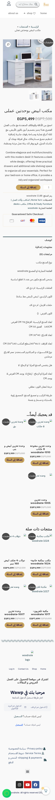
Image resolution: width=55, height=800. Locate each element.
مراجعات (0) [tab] (45, 254)
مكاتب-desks (19, 204)
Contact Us (23, 669)
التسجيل (18, 716)
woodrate (33, 208)
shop (34, 669)
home (43, 669)
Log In (12, 669)
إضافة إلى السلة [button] (41, 463)
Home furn (36, 200)
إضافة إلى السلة (28, 187)
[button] (8, 44)
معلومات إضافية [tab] (43, 247)
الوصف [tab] (48, 240)
